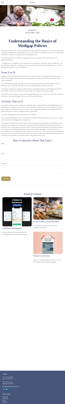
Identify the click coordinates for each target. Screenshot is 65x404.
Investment (5, 398)
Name (3, 143)
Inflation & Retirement (11, 228)
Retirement (5, 397)
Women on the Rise (41, 256)
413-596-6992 (9, 377)
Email (3, 153)
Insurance (4, 402)
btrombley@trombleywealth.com (10, 386)
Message (3, 163)
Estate (4, 400)
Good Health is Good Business (46, 221)
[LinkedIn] (6, 389)
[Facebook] (3, 389)
